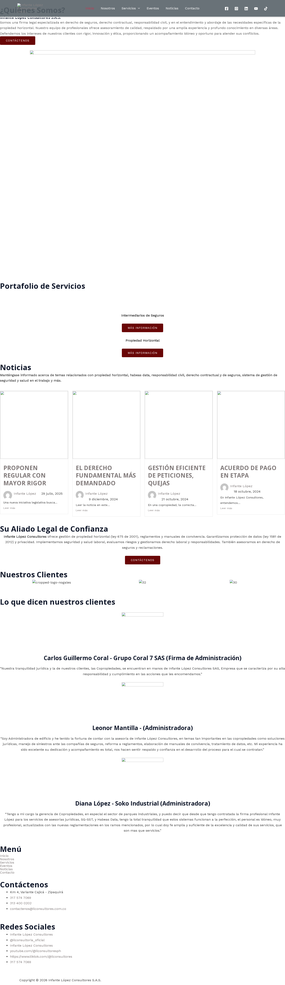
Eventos (153, 8)
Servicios (129, 8)
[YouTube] (256, 8)
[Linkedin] (246, 8)
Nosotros (108, 8)
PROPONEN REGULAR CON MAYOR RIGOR (24, 475)
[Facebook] (226, 8)
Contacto (192, 8)
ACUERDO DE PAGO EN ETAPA (248, 471)
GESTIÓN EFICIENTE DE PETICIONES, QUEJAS (177, 475)
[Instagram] (236, 8)
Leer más (9, 508)
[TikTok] (266, 8)
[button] (142, 862)
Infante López (25, 494)
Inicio (90, 8)
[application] (138, 8)
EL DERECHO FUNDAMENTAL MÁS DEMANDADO (106, 475)
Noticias (172, 8)
